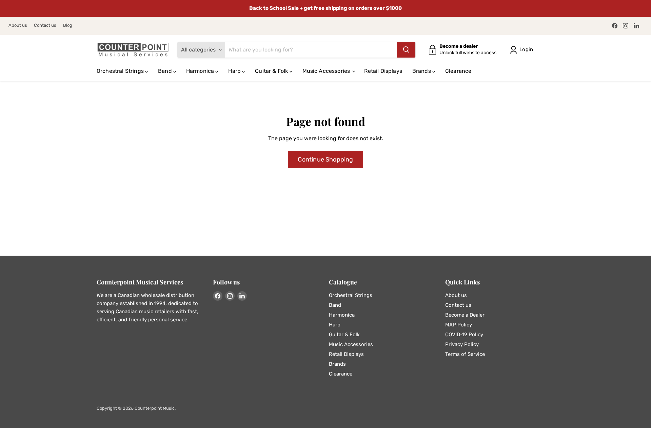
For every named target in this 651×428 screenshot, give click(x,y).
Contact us (45, 25)
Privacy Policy (462, 344)
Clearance (458, 71)
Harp (235, 71)
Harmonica (201, 71)
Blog (67, 25)
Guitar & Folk (272, 71)
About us (17, 25)
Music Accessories (327, 71)
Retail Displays (383, 71)
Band (165, 71)
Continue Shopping (325, 159)
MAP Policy (458, 325)
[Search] (406, 50)
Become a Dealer (465, 315)
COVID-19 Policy (464, 334)
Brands (422, 71)
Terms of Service (465, 354)
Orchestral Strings (121, 71)
